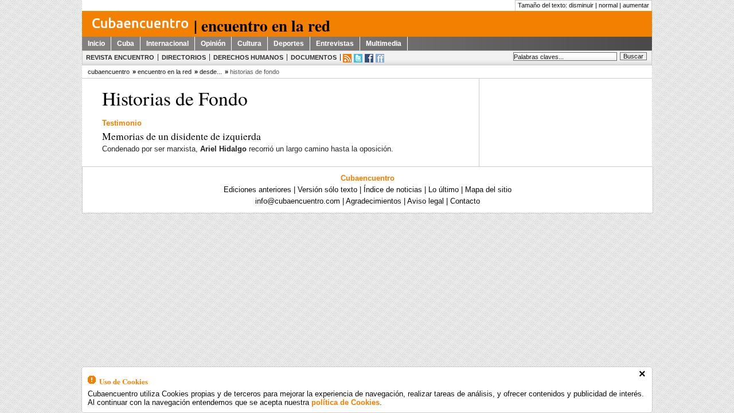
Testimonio (122, 123)
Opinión (213, 44)
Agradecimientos (373, 201)
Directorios (184, 57)
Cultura (249, 44)
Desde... (211, 71)
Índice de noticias (393, 189)
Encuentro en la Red (165, 71)
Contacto (465, 201)
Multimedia (383, 44)
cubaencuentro (109, 71)
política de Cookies (345, 402)
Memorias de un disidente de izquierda (181, 136)
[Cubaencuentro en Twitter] (358, 58)
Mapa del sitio (488, 189)
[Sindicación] (347, 58)
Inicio (96, 44)
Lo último (443, 189)
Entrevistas (335, 44)
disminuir (581, 5)
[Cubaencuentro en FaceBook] (369, 58)
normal (608, 5)
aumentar (636, 5)
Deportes (289, 44)
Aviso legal (425, 201)
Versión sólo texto (327, 189)
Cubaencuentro (368, 178)
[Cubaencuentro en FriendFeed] (379, 58)
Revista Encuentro (120, 57)
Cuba (125, 44)
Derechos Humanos (248, 57)
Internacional (167, 44)
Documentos (314, 57)
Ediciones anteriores (257, 189)
